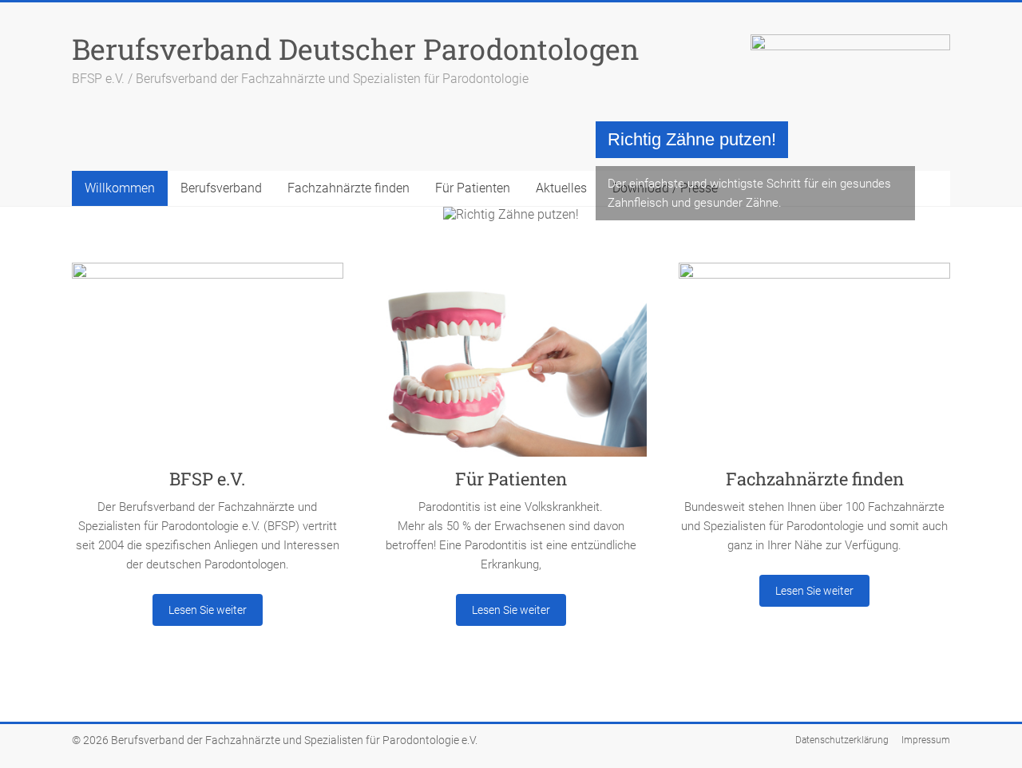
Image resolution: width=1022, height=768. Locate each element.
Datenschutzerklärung (842, 740)
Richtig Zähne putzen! (692, 139)
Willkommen (120, 188)
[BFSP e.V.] (207, 366)
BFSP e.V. (207, 478)
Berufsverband (221, 188)
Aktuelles (561, 188)
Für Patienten (472, 188)
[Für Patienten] (511, 366)
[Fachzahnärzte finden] (814, 366)
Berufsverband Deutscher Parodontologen (356, 49)
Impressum (925, 740)
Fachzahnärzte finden (348, 188)
